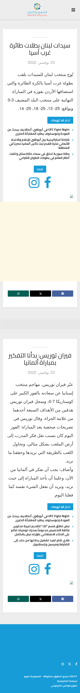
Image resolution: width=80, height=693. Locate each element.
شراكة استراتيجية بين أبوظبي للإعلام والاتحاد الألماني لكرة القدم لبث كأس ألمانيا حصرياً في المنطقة (39, 144)
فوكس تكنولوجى (60, 685)
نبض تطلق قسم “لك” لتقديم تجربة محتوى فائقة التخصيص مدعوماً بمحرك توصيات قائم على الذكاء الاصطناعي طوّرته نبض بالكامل (40, 530)
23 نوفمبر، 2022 (41, 62)
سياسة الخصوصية (67, 681)
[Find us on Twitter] (69, 663)
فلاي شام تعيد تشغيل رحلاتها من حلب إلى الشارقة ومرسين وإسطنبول (42, 542)
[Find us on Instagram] (62, 663)
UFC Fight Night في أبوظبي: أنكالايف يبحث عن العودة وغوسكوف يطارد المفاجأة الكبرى (38, 131)
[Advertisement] (40, 241)
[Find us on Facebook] (76, 663)
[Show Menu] (73, 9)
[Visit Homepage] (37, 9)
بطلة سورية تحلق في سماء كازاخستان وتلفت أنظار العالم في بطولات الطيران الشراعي (39, 156)
